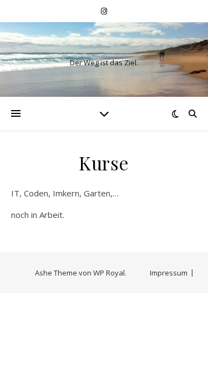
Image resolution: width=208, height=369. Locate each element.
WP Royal (109, 273)
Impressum (168, 273)
